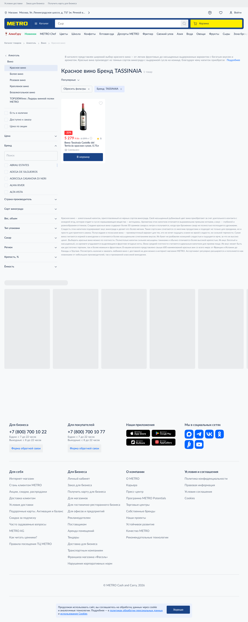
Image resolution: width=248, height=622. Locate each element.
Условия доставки (13, 3)
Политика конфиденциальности (206, 478)
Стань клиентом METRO (25, 485)
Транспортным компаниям (85, 550)
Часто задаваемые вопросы (27, 524)
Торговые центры (138, 504)
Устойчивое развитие (140, 524)
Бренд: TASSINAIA (107, 89)
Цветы (64, 34)
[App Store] (138, 433)
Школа (76, 34)
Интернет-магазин (21, 478)
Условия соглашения (198, 491)
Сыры (226, 34)
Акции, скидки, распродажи (28, 491)
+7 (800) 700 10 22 (28, 432)
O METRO (132, 478)
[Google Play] (164, 433)
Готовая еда (106, 34)
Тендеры (73, 537)
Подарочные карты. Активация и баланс (36, 511)
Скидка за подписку (22, 517)
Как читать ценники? (23, 537)
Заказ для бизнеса (35, 3)
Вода (189, 34)
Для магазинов (78, 498)
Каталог (44, 23)
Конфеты (90, 34)
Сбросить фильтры (75, 89)
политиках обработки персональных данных (136, 610)
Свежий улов (165, 34)
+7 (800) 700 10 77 (86, 432)
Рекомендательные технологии (147, 537)
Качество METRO (137, 530)
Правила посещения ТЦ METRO (30, 544)
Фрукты (214, 34)
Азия (180, 34)
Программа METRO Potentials (146, 498)
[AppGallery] (164, 442)
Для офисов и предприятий (86, 511)
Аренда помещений (81, 530)
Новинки (30, 34)
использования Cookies (73, 614)
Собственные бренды (140, 511)
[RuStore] (138, 442)
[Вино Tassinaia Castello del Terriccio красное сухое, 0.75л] (83, 117)
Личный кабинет (79, 478)
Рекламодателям (79, 517)
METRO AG (16, 530)
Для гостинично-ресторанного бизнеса (94, 504)
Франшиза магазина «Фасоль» (88, 557)
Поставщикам (77, 524)
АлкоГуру (15, 34)
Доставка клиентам (22, 498)
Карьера (131, 485)
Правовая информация (200, 485)
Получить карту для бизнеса (62, 3)
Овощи (201, 34)
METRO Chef (48, 34)
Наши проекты (136, 517)
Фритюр (148, 34)
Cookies (190, 498)
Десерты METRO (128, 34)
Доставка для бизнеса (82, 544)
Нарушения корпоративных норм (90, 563)
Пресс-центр (134, 491)
